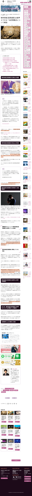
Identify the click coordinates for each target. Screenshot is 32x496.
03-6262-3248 (27, 471)
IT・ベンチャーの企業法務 (15, 25)
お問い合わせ (21, 2)
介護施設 (28, 37)
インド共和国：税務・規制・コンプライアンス (27, 27)
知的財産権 (25, 53)
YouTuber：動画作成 (26, 22)
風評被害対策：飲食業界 (27, 66)
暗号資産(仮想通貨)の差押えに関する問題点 (10, 66)
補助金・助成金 (26, 56)
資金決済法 (3, 392)
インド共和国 (25, 25)
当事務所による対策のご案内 (8, 71)
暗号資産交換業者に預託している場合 (11, 65)
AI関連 (25, 10)
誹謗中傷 (28, 58)
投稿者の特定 (28, 44)
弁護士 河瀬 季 (15, 368)
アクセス (4, 478)
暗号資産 (16, 390)
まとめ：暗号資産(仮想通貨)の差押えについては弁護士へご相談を (11, 69)
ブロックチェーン (6, 390)
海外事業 (29, 51)
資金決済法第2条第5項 (5, 123)
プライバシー (25, 34)
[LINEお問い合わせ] (25, 2)
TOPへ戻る (16, 460)
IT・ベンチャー (26, 12)
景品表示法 (25, 47)
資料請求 (29, 2)
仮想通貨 (11, 390)
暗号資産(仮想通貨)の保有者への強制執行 (10, 60)
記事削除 (25, 58)
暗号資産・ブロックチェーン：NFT (27, 49)
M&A (27, 15)
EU (27, 10)
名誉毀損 (25, 42)
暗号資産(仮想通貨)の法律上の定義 (9, 57)
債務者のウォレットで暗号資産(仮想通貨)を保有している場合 (12, 63)
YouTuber (25, 20)
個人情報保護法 (26, 39)
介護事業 (25, 37)
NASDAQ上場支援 (26, 17)
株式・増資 (25, 51)
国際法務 (28, 42)
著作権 (28, 53)
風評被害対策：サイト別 (27, 61)
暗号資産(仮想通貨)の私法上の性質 (9, 59)
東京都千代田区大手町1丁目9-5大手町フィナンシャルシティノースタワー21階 (5, 473)
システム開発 (25, 29)
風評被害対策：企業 (26, 63)
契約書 (25, 44)
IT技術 (25, 15)
